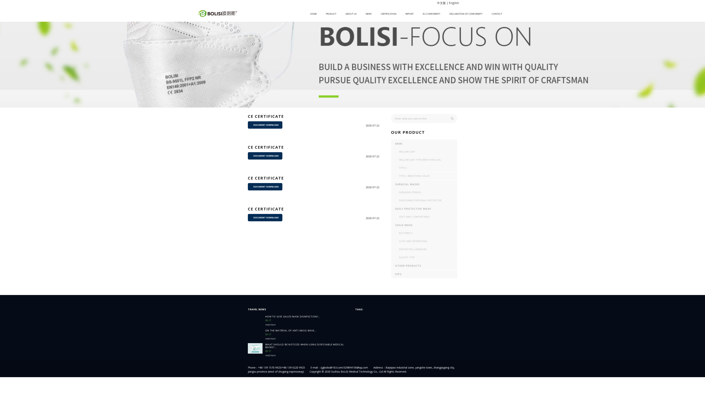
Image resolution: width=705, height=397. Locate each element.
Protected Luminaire (413, 249)
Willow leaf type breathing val (420, 159)
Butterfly (405, 233)
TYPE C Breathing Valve (414, 176)
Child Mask (404, 225)
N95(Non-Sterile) (410, 192)
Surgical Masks (407, 184)
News (369, 13)
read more (270, 324)
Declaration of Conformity (465, 13)
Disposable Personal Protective (420, 200)
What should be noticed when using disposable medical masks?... (304, 346)
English (454, 3)
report (410, 13)
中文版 (441, 3)
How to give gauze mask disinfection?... (293, 316)
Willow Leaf (407, 151)
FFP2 (398, 274)
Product (331, 13)
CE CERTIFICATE (266, 116)
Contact (497, 13)
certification (388, 13)
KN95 (398, 143)
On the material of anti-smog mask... (291, 330)
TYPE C (403, 167)
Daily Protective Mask (413, 208)
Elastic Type (407, 257)
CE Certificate (266, 178)
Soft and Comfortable (414, 216)
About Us (351, 13)
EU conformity (431, 13)
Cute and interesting (413, 241)
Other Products (408, 265)
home (313, 13)
